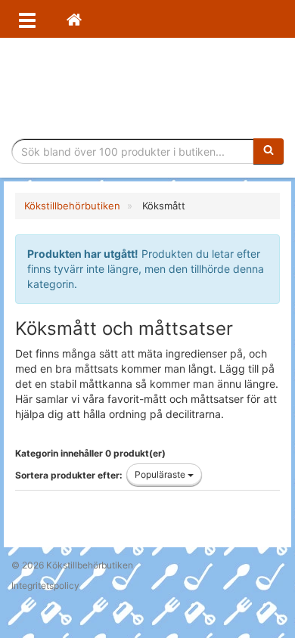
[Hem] (74, 19)
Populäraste (161, 474)
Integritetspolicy (45, 585)
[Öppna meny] (27, 19)
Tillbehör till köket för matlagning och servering (148, 88)
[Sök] (268, 151)
